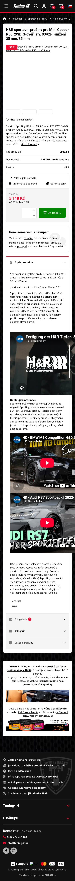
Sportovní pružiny (37, 18)
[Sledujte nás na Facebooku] (6, 850)
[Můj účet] (44, 6)
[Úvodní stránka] (4, 18)
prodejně (22, 246)
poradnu (28, 238)
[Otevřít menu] (6, 6)
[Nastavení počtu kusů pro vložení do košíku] (29, 213)
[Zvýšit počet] (34, 210)
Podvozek (17, 18)
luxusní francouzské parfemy (48, 666)
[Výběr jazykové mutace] (70, 6)
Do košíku (54, 213)
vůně (47, 708)
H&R (14, 606)
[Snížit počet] (34, 215)
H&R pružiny (60, 18)
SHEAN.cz (50, 875)
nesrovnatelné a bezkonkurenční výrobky (43, 682)
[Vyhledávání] (36, 6)
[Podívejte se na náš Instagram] (13, 850)
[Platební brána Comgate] (19, 864)
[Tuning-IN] (21, 6)
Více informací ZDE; (41, 715)
